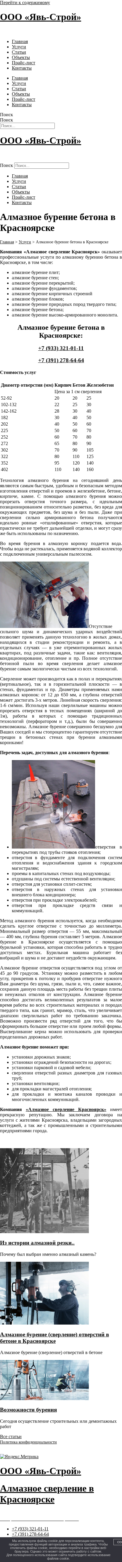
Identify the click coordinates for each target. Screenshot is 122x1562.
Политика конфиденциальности (28, 1442)
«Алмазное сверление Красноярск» (66, 1109)
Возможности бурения (28, 1410)
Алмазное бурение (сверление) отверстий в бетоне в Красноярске (54, 1337)
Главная (20, 41)
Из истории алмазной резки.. (37, 1243)
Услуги (19, 46)
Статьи (19, 52)
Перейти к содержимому (25, 2)
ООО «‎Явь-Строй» (40, 17)
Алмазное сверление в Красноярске (36, 31)
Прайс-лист (23, 62)
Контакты (22, 67)
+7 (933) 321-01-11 (61, 348)
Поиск (6, 114)
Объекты (21, 57)
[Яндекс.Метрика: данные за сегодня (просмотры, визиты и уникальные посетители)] (19, 1456)
